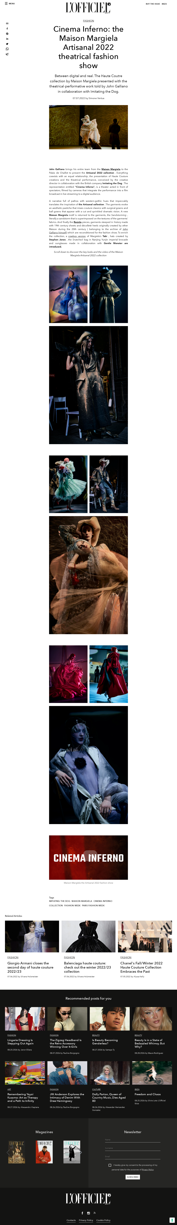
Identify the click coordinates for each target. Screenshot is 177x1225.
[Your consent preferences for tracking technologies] (172, 1220)
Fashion (88, 20)
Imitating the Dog (59, 901)
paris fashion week (93, 905)
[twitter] (7, 44)
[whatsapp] (7, 49)
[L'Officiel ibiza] (88, 8)
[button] (80, 1152)
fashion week (72, 905)
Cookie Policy (103, 1220)
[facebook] (7, 28)
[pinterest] (7, 34)
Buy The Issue (153, 4)
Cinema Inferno (103, 901)
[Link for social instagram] (88, 1213)
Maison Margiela (110, 169)
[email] (7, 23)
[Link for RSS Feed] (94, 1213)
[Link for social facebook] (82, 1213)
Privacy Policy (148, 1170)
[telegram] (7, 54)
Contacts (71, 1220)
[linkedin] (7, 39)
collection (56, 905)
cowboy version (77, 236)
